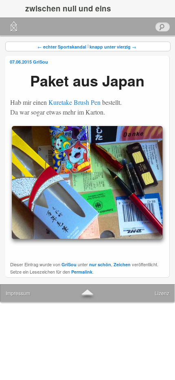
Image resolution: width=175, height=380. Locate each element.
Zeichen (122, 264)
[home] (13, 26)
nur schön (100, 264)
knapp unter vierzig (113, 47)
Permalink (81, 272)
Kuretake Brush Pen (74, 102)
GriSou (40, 62)
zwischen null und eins (68, 8)
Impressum (18, 292)
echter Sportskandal (61, 47)
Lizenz (162, 292)
